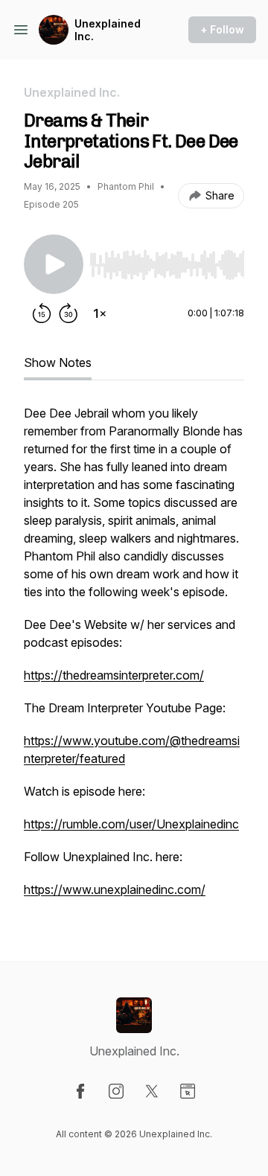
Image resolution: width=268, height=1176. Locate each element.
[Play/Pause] (53, 264)
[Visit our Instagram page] (116, 1091)
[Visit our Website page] (187, 1091)
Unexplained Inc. (107, 30)
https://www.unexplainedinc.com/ (114, 889)
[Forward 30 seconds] (68, 313)
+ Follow (222, 29)
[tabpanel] (134, 658)
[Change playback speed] (100, 313)
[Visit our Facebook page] (80, 1091)
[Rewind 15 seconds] (41, 313)
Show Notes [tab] (58, 362)
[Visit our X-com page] (151, 1091)
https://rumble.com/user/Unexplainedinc (131, 824)
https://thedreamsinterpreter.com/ (114, 675)
